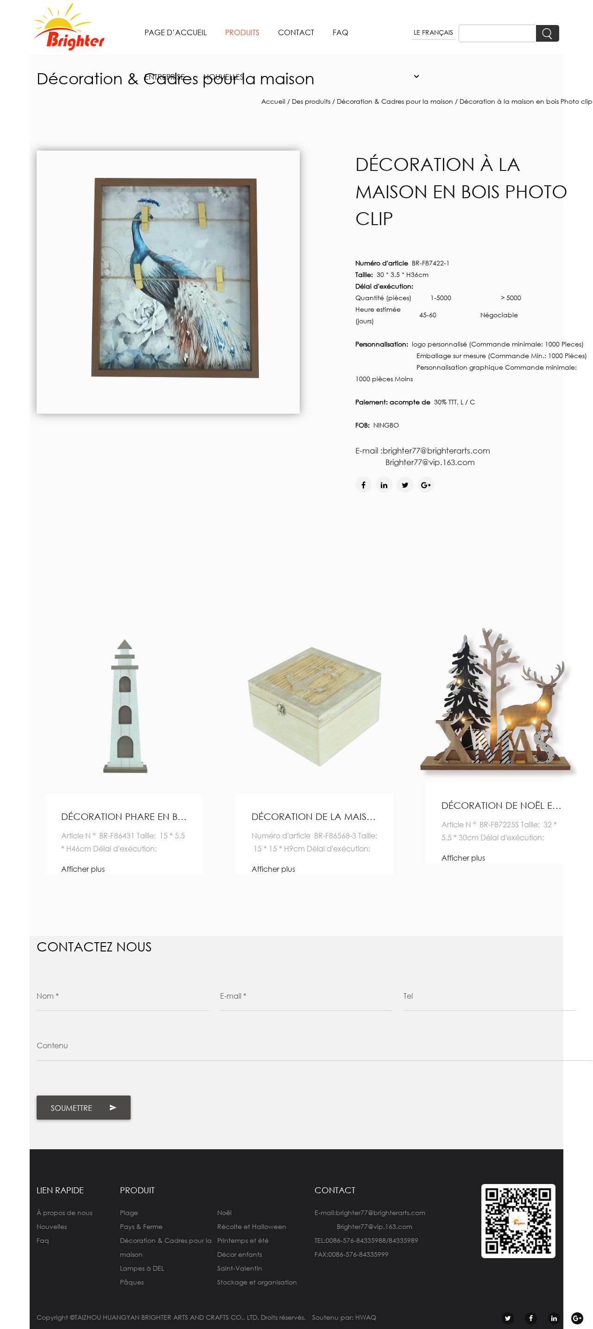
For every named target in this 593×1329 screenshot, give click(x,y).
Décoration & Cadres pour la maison (395, 101)
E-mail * (233, 996)
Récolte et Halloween (251, 1226)
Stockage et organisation (257, 1282)
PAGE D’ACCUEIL (176, 32)
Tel (408, 996)
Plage (129, 1212)
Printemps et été (243, 1240)
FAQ (340, 32)
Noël (224, 1212)
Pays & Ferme (141, 1226)
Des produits (311, 101)
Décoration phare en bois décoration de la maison (124, 816)
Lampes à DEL (142, 1268)
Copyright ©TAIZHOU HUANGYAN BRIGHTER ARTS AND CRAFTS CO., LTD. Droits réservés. (171, 1317)
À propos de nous (64, 1212)
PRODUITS (242, 32)
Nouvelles (52, 1226)
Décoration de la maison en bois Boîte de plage (315, 816)
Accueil (273, 101)
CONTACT (296, 32)
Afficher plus (83, 869)
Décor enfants (239, 1254)
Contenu (52, 1045)
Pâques (132, 1282)
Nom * (48, 996)
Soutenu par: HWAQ (344, 1317)
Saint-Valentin (239, 1268)
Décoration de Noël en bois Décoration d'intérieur (505, 805)
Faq (43, 1240)
